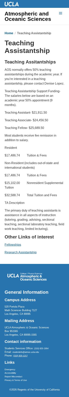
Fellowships (13, 244)
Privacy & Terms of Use (16, 380)
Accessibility (10, 373)
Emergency (10, 369)
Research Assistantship (21, 252)
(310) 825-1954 (41, 348)
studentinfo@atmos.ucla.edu (25, 352)
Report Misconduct (13, 376)
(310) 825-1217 (20, 356)
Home (9, 33)
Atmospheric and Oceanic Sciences (28, 16)
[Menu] (60, 13)
